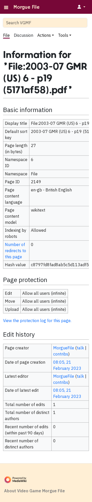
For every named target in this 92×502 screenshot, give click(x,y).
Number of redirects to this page (15, 250)
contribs (60, 354)
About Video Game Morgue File (34, 490)
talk (80, 347)
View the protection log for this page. (37, 320)
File (6, 35)
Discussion (23, 35)
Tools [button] (63, 35)
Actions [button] (44, 35)
